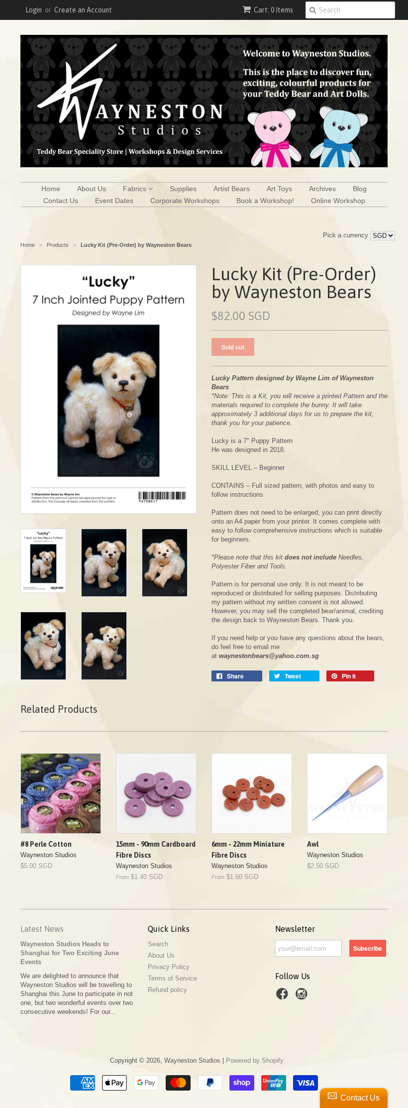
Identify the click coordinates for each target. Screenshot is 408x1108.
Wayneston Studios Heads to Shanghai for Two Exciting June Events (69, 953)
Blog (360, 189)
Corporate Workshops (184, 201)
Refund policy (167, 990)
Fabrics (135, 189)
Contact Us (60, 201)
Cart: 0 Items (273, 10)
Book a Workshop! (265, 201)
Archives (322, 189)
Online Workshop (338, 201)
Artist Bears (231, 189)
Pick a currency (346, 235)
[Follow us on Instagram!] (303, 997)
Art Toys (279, 189)
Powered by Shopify (255, 1060)
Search (158, 944)
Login (33, 10)
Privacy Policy (169, 967)
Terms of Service (172, 978)
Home (50, 189)
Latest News (42, 928)
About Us (91, 189)
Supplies (183, 189)
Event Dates (114, 201)
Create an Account (83, 10)
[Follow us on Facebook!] (283, 997)
